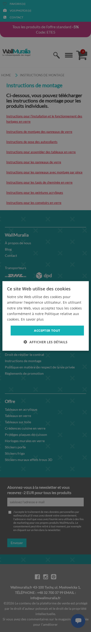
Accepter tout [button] (47, 330)
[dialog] (45, 316)
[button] (45, 342)
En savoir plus (32, 319)
